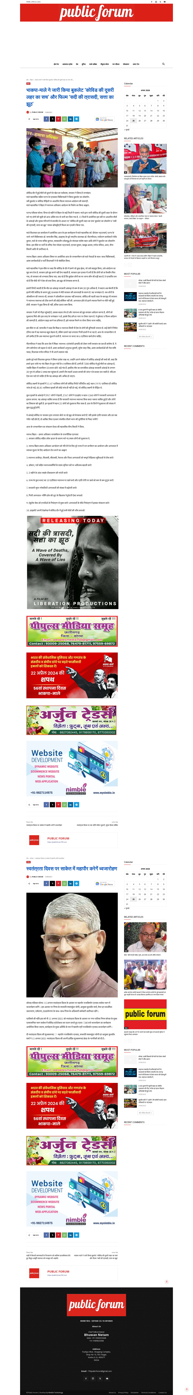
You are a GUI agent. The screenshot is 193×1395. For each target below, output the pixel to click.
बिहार (31, 80)
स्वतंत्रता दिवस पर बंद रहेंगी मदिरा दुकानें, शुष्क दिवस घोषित (97, 825)
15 (158, 110)
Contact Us (162, 1392)
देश (77, 64)
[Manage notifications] (187, 1389)
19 (140, 115)
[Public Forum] (96, 13)
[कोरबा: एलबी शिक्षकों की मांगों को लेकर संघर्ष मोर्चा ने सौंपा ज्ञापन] (130, 283)
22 (158, 115)
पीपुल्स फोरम (105, 64)
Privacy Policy (123, 1392)
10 (127, 110)
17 (127, 115)
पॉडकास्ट (126, 64)
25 (133, 120)
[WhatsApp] (64, 119)
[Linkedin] (70, 119)
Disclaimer (135, 1392)
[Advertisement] (96, 41)
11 (133, 110)
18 (133, 115)
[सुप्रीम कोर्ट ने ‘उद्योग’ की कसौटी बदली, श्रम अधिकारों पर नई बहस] (130, 327)
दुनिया (84, 64)
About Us (112, 1392)
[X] (160, 2)
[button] (163, 64)
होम (27, 80)
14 (151, 110)
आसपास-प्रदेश (67, 64)
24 (127, 120)
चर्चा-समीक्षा (93, 64)
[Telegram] (76, 119)
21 (151, 115)
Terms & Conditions (148, 1392)
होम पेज (56, 64)
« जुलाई (126, 129)
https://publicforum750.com (57, 842)
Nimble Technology (55, 1392)
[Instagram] (156, 2)
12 (140, 110)
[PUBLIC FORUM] (28, 112)
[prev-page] (125, 264)
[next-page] (130, 264)
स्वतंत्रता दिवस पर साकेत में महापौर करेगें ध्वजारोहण (44, 825)
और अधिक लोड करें (144, 337)
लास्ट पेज (136, 64)
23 (164, 115)
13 (145, 110)
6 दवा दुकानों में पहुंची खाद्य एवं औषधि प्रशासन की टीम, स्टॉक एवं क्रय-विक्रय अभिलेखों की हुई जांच (151, 312)
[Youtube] (165, 2)
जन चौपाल (115, 64)
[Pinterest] (58, 119)
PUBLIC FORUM (37, 112)
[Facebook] (152, 2)
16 (164, 110)
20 (145, 115)
